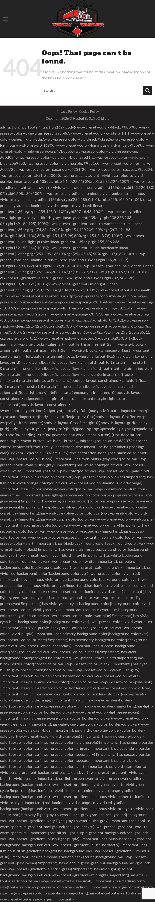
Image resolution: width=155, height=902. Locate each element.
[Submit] (147, 90)
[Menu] (6, 19)
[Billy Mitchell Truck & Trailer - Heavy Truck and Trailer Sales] (77, 19)
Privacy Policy (66, 111)
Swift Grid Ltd (98, 118)
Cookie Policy (89, 111)
